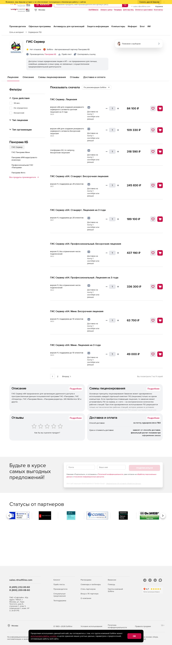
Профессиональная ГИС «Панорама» (22, 166)
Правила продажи (143, 626)
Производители (60, 589)
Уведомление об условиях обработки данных (123, 483)
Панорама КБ (50, 54)
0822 (52, 256)
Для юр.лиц (128, 10)
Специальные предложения (59, 595)
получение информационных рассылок (89, 477)
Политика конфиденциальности (117, 626)
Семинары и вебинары (91, 584)
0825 (52, 114)
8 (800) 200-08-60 (19, 590)
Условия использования (91, 626)
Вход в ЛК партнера (89, 594)
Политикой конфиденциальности (110, 474)
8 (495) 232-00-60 (19, 587)
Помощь (111, 584)
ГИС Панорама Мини (21, 152)
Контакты (158, 10)
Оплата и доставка (144, 10)
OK (134, 636)
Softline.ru (93, 10)
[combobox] (96, 87)
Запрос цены (106, 10)
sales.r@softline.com (141, 6)
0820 (52, 321)
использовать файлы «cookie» (44, 636)
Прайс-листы (59, 584)
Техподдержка (59, 600)
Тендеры (118, 10)
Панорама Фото (18, 173)
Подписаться (144, 468)
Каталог (56, 580)
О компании (86, 598)
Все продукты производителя (22, 177)
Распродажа (86, 580)
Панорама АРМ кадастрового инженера (24, 158)
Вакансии (112, 580)
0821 (52, 186)
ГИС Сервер (17, 147)
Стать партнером (88, 589)
